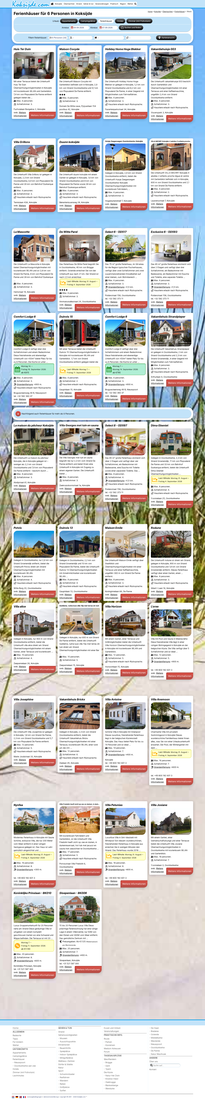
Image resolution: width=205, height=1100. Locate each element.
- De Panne (154, 1051)
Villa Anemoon (160, 699)
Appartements (69, 21)
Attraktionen (64, 1045)
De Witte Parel (68, 232)
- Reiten (62, 1084)
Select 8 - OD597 (116, 425)
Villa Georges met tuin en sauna (79, 425)
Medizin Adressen (112, 1048)
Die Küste (108, 1072)
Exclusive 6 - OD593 (164, 232)
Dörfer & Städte (65, 1064)
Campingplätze (88, 21)
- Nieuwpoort (19, 1062)
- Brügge (108, 1062)
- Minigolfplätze (65, 1058)
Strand (79, 4)
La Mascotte (22, 232)
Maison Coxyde (69, 49)
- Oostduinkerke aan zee (24, 1066)
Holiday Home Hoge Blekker (123, 49)
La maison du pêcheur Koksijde (34, 425)
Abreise (94, 27)
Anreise (65, 27)
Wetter (130, 4)
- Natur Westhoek (157, 1054)
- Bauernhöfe (64, 1048)
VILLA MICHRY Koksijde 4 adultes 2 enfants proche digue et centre (171, 141)
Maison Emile (113, 527)
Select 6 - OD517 (115, 232)
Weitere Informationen (42, 115)
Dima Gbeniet (159, 425)
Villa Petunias (114, 805)
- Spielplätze (64, 1051)
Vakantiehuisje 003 (163, 49)
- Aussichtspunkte (67, 1041)
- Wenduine (109, 1088)
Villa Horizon (113, 606)
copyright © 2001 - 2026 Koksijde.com (73, 1097)
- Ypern (107, 1069)
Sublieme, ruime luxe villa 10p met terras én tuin (79, 606)
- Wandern (63, 1080)
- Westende (154, 1041)
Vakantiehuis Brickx (72, 699)
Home (15, 1028)
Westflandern (110, 1059)
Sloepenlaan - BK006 (73, 893)
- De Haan (154, 1028)
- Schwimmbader (66, 1074)
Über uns (153, 1061)
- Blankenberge (111, 1085)
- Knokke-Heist (111, 1079)
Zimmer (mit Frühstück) (139, 21)
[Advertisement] (95, 130)
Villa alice (20, 606)
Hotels (120, 21)
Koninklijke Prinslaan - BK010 (32, 893)
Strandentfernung (116, 287)
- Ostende (154, 1034)
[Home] (52, 4)
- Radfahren (63, 1077)
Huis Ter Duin (22, 49)
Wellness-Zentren (66, 1061)
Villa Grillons (22, 142)
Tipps (15, 1039)
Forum (107, 1051)
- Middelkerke (155, 1038)
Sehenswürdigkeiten (67, 1035)
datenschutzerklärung (51, 1097)
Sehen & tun (88, 4)
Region (123, 4)
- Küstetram (109, 1045)
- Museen (62, 1038)
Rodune (156, 527)
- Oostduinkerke (157, 1047)
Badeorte (17, 1035)
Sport (60, 1071)
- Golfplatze (63, 1087)
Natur (60, 1067)
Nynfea (18, 805)
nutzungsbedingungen (34, 1097)
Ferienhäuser (106, 21)
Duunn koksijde (69, 142)
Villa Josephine (23, 699)
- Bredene (154, 1031)
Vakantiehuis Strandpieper (168, 316)
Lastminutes (18, 1075)
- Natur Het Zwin (112, 1075)
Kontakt (152, 1069)
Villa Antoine (113, 699)
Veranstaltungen (102, 4)
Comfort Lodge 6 (25, 316)
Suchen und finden (132, 27)
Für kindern (18, 1042)
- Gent (107, 1066)
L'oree (155, 606)
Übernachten (69, 4)
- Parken (108, 1042)
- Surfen (62, 1090)
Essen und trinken (112, 1028)
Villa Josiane (159, 805)
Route (106, 1039)
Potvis (18, 527)
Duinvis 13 (66, 527)
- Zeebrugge (110, 1082)
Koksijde (58, 4)
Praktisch (114, 4)
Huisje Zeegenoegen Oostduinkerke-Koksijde (124, 141)
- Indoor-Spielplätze (67, 1054)
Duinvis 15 (66, 316)
